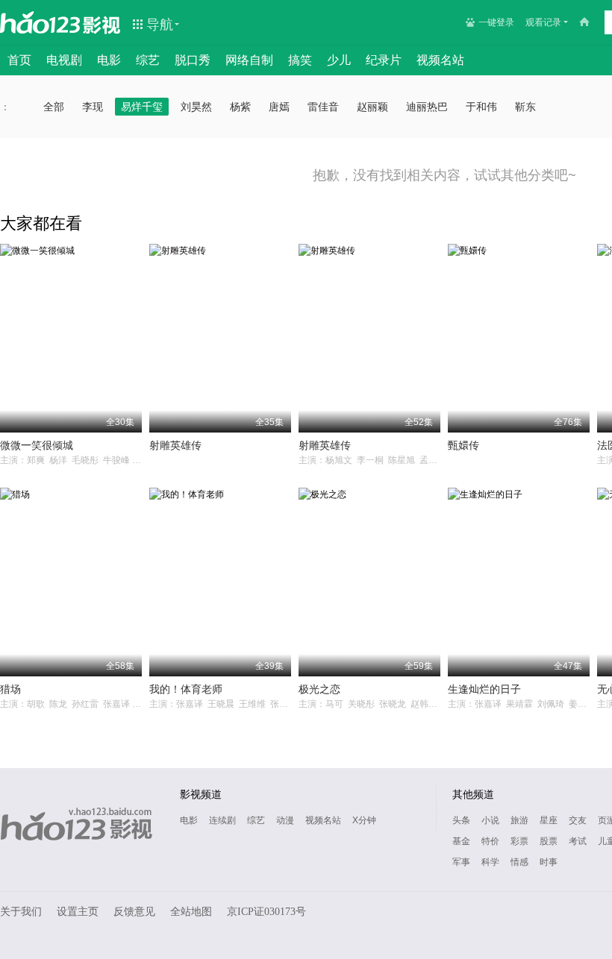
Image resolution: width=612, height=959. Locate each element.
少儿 (339, 60)
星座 (549, 820)
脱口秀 (192, 60)
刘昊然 (196, 107)
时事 (549, 862)
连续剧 (222, 820)
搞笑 (300, 60)
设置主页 (78, 911)
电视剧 (64, 60)
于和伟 (481, 107)
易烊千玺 (142, 107)
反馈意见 (134, 911)
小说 (490, 820)
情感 (519, 862)
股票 (549, 841)
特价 (490, 841)
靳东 (525, 107)
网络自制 (249, 60)
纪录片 (384, 60)
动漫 (285, 820)
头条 (461, 820)
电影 (109, 60)
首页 (19, 60)
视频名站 (440, 60)
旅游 (519, 820)
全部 (53, 107)
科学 (490, 862)
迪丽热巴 (427, 107)
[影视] (102, 24)
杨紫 (240, 107)
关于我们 (21, 911)
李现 (92, 107)
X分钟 (364, 820)
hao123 (40, 22)
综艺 (148, 60)
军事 (461, 862)
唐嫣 (279, 107)
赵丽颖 (372, 107)
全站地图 (191, 911)
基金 (461, 841)
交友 (578, 820)
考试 (578, 841)
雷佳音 (323, 107)
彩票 (519, 841)
